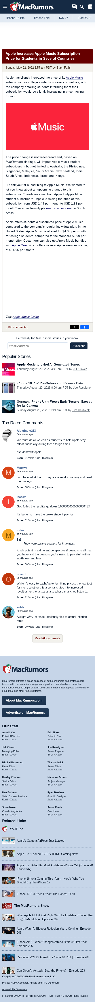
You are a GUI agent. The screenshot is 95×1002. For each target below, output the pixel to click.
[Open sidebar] (90, 7)
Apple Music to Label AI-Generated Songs (48, 364)
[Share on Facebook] (84, 327)
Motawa (22, 467)
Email (5, 739)
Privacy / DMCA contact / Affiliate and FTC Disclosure (30, 982)
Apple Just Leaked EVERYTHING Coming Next (47, 854)
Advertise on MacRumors (25, 712)
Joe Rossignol (82, 387)
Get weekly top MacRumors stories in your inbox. (47, 338)
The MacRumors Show (31, 905)
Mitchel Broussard (12, 762)
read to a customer (59, 208)
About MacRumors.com (24, 700)
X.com (13, 739)
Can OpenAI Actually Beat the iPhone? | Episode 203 (51, 970)
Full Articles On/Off (35, 995)
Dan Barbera (9, 792)
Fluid (50, 995)
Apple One (19, 245)
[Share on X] (74, 327)
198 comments (17, 327)
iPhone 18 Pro (15, 18)
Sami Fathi (63, 67)
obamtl (21, 574)
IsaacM (21, 497)
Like (38, 458)
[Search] (83, 7)
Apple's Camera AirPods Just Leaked (40, 840)
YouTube (16, 829)
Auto (69, 995)
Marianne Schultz (58, 777)
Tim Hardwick (81, 410)
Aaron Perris (55, 807)
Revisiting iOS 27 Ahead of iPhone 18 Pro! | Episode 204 (53, 957)
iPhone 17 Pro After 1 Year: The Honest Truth (46, 894)
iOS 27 (63, 18)
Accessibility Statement (14, 989)
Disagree (47, 458)
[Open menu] (5, 7)
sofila (20, 607)
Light (76, 995)
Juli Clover (80, 369)
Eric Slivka (53, 732)
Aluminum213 (26, 430)
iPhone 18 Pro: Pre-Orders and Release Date (50, 383)
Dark (84, 995)
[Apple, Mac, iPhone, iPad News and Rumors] (32, 11)
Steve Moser (9, 807)
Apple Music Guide (26, 316)
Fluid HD (59, 995)
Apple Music (74, 77)
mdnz (21, 530)
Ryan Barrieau (56, 792)
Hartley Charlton (11, 777)
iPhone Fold (41, 18)
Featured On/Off (12, 995)
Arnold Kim (8, 732)
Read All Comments (47, 638)
